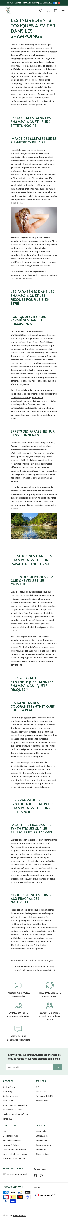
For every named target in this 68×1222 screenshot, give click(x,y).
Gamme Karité (41, 1140)
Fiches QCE (7, 1118)
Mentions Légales (10, 1135)
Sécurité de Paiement (12, 1140)
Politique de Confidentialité (14, 1149)
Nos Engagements (10, 1096)
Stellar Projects (19, 1215)
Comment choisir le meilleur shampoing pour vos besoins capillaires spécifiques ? (35, 968)
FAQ (37, 1087)
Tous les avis (41, 1091)
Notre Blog (7, 1091)
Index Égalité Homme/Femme (15, 1153)
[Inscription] (57, 1067)
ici (31, 278)
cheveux (18, 86)
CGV (4, 1131)
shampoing (28, 44)
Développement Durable (13, 1109)
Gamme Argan (42, 1135)
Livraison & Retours (11, 1144)
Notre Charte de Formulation (15, 1105)
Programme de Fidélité (45, 1096)
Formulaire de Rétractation (14, 1158)
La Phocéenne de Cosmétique (15, 1114)
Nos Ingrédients (9, 1087)
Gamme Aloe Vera (43, 1144)
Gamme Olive (41, 1131)
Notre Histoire (9, 1100)
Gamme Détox (41, 1149)
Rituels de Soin (42, 1153)
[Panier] (55, 10)
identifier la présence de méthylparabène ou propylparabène (34, 397)
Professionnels (42, 1100)
